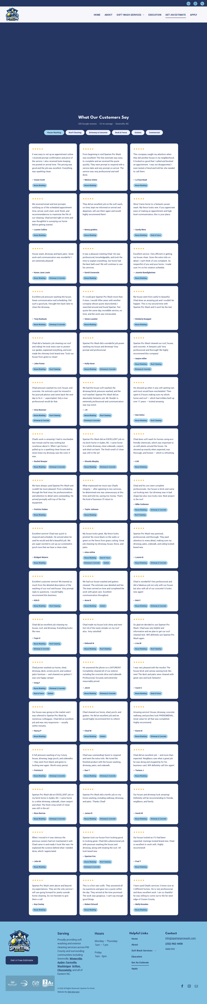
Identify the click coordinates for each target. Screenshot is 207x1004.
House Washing (54, 132)
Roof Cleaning (75, 132)
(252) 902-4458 (174, 943)
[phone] (202, 4)
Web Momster (73, 992)
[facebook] (182, 986)
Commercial (154, 132)
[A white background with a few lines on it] (48, 983)
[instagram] (195, 4)
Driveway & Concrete (98, 132)
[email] (188, 4)
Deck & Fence (121, 132)
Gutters (138, 132)
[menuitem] (97, 15)
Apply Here (170, 949)
